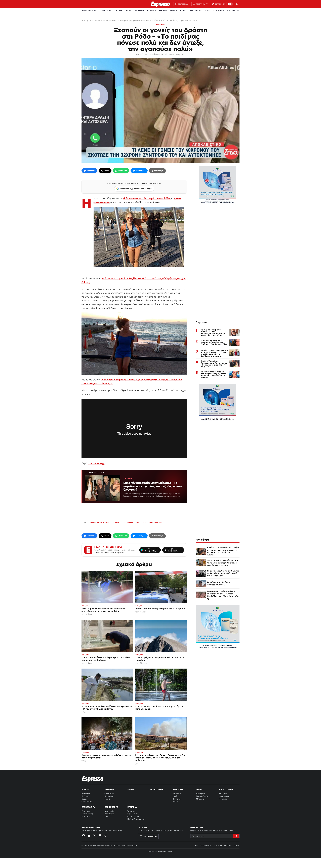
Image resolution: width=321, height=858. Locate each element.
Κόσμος (85, 799)
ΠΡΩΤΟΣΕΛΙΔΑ (195, 10)
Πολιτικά (223, 799)
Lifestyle (178, 789)
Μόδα (175, 801)
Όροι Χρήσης (133, 816)
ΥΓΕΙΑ (207, 10)
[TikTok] (106, 835)
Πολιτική (85, 796)
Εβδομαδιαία (202, 796)
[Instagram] (89, 835)
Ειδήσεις (86, 789)
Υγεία (175, 796)
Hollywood (109, 796)
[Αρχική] (93, 779)
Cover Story (87, 801)
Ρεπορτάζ (86, 793)
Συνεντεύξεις (87, 814)
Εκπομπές (86, 811)
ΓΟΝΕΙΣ (117, 522)
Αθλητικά (223, 793)
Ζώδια (199, 789)
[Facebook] (84, 835)
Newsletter (109, 814)
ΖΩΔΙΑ (183, 10)
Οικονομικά (224, 796)
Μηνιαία (200, 799)
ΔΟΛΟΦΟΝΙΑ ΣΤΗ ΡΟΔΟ (153, 522)
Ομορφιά (177, 793)
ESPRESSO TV (233, 10)
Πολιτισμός (156, 789)
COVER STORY (105, 10)
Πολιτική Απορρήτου (222, 845)
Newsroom (160, 54)
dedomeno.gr (97, 463)
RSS (106, 816)
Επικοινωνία (133, 814)
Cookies (236, 845)
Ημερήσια (200, 793)
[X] (95, 835)
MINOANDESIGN (165, 851)
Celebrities (109, 793)
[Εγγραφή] (236, 836)
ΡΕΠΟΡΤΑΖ (139, 10)
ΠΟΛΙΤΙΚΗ (151, 10)
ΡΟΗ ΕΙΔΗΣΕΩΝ (89, 10)
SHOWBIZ (118, 10)
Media (107, 799)
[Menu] (84, 4)
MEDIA (129, 10)
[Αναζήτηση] (237, 4)
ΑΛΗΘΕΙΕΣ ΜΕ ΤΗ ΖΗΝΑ (100, 522)
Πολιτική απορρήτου (136, 819)
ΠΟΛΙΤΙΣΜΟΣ (218, 10)
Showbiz (109, 789)
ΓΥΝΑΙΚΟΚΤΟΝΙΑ (132, 522)
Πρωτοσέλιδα (226, 789)
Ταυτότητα (131, 811)
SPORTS (173, 10)
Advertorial (109, 811)
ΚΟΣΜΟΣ (163, 10)
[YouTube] (100, 835)
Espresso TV (88, 807)
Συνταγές (177, 799)
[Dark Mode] (230, 4)
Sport (130, 789)
